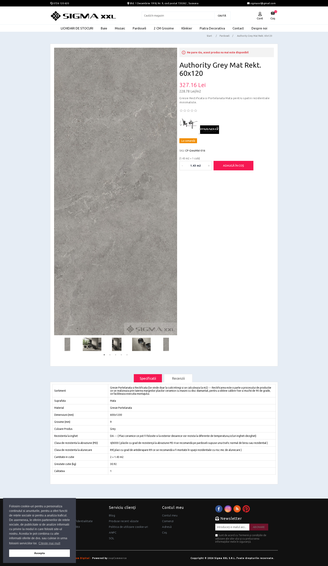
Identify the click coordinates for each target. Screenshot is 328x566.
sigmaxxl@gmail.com (263, 3)
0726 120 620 (61, 3)
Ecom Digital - (82, 558)
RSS (237, 508)
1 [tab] (104, 355)
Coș (164, 532)
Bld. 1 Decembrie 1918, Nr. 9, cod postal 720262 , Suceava (164, 3)
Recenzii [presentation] (178, 378)
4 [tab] (121, 355)
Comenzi (168, 521)
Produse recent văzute (124, 521)
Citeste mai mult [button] (49, 543)
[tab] (148, 378)
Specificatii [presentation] (148, 378)
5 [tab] (127, 355)
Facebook (218, 508)
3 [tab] (115, 355)
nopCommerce (117, 558)
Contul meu (169, 515)
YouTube (246, 508)
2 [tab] (110, 355)
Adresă (167, 526)
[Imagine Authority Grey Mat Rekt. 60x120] (115, 191)
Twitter (228, 508)
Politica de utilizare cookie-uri (128, 526)
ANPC (112, 532)
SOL (111, 538)
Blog (112, 515)
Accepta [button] (39, 553)
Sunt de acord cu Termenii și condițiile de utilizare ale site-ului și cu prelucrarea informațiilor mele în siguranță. (240, 538)
